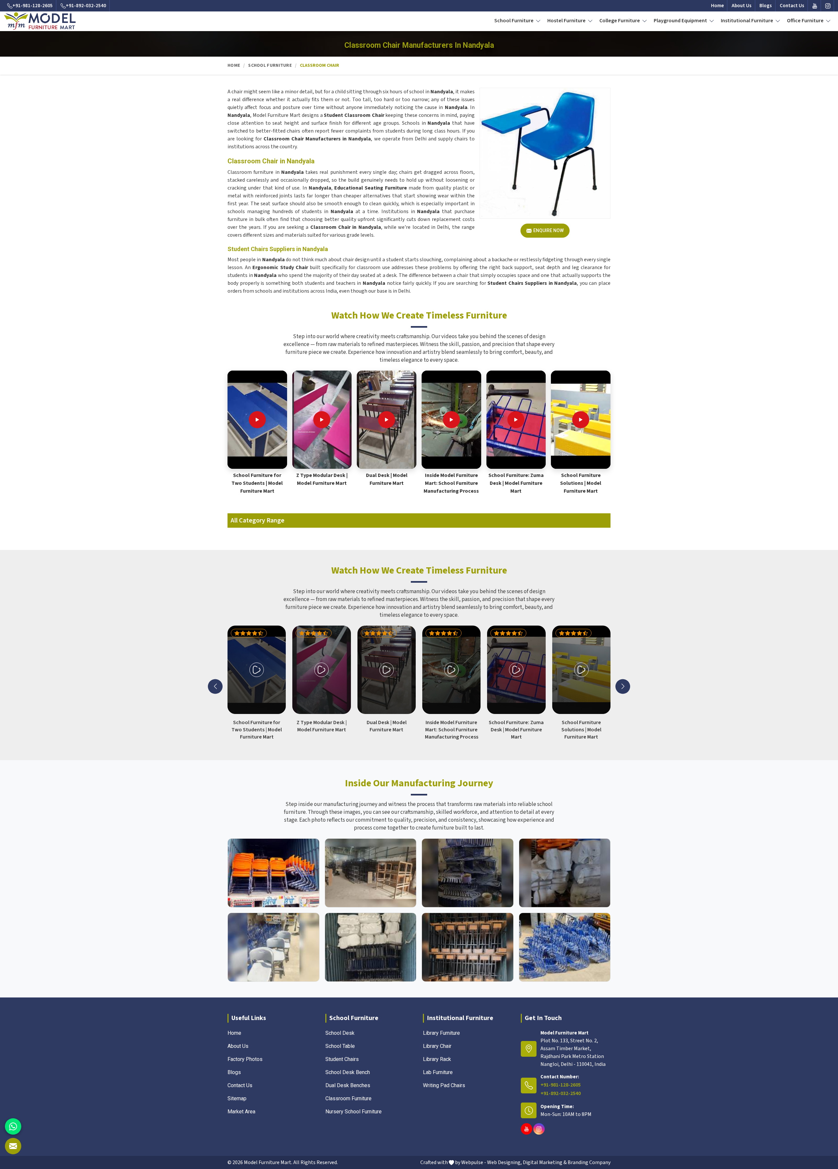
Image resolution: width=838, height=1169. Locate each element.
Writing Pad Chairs (444, 1085)
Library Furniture (441, 1033)
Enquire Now (548, 230)
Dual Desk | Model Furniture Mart (387, 479)
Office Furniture (806, 20)
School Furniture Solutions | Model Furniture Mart (580, 483)
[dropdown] (538, 21)
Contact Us (792, 5)
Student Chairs (342, 1059)
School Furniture (514, 20)
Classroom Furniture (348, 1098)
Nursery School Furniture (353, 1111)
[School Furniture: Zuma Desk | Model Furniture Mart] (515, 419)
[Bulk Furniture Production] (564, 873)
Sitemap (237, 1098)
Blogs (765, 5)
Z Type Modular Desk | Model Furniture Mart (322, 479)
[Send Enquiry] (13, 1146)
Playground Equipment (681, 20)
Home (717, 5)
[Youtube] (814, 5)
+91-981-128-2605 (32, 5)
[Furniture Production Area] (467, 947)
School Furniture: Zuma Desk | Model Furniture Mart (516, 483)
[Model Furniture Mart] (40, 20)
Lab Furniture (438, 1072)
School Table (340, 1046)
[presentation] (215, 686)
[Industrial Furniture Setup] (273, 947)
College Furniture (620, 20)
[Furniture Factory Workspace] (370, 947)
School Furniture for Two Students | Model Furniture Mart (257, 483)
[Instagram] (827, 5)
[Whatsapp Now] (13, 1126)
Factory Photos (245, 1059)
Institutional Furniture (747, 20)
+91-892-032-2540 (86, 5)
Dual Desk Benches (347, 1085)
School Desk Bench (347, 1072)
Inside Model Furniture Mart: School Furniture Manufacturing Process (451, 483)
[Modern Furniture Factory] (370, 873)
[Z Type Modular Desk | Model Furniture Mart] (321, 419)
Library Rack (437, 1059)
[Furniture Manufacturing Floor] (467, 873)
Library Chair (437, 1046)
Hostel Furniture (567, 20)
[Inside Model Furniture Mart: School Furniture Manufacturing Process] (451, 419)
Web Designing (503, 1162)
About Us (742, 5)
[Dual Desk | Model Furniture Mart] (386, 419)
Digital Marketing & (545, 1162)
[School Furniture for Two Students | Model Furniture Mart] (257, 419)
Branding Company (589, 1162)
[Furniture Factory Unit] (273, 873)
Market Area (241, 1111)
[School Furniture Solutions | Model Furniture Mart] (580, 419)
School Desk (340, 1033)
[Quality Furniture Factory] (564, 947)
